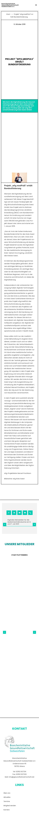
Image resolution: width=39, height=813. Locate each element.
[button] (36, 5)
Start (8, 14)
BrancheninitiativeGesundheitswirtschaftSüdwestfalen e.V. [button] (10, 5)
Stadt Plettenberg (19, 555)
